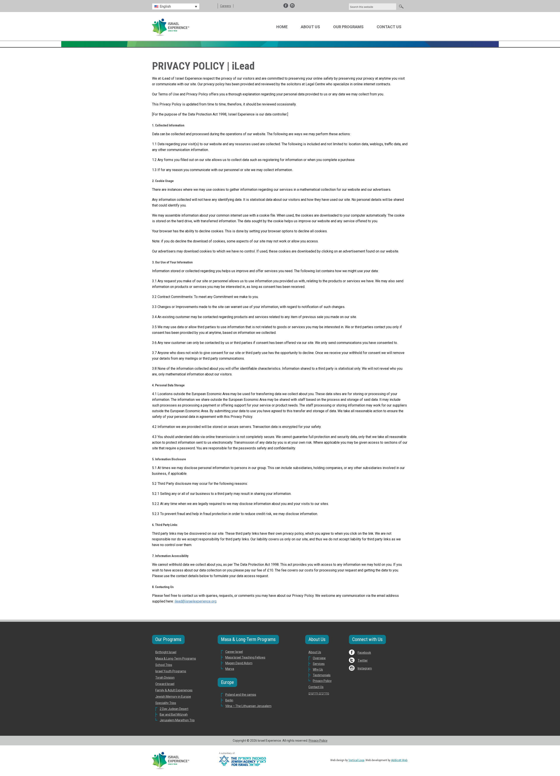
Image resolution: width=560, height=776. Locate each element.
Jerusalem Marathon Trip (177, 720)
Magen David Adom (238, 663)
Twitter (363, 660)
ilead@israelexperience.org (195, 601)
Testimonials (322, 675)
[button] (176, 6)
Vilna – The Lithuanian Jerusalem (248, 706)
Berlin (229, 700)
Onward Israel (164, 684)
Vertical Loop (356, 760)
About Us (310, 27)
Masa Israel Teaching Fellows (245, 657)
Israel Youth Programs (170, 671)
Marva (229, 669)
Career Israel (234, 651)
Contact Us (389, 27)
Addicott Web (399, 760)
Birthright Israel (165, 652)
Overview (319, 658)
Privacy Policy (322, 681)
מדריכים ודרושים (318, 693)
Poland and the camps (240, 694)
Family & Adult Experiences (173, 690)
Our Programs (348, 27)
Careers (225, 6)
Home (282, 27)
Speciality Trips (165, 703)
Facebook (364, 652)
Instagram (365, 668)
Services (319, 664)
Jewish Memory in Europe (173, 696)
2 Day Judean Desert (174, 709)
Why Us (318, 669)
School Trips (163, 665)
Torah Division (165, 677)
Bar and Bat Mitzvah (174, 714)
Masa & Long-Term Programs (175, 658)
